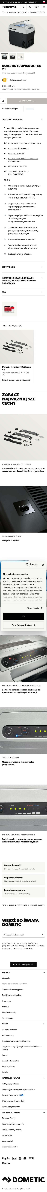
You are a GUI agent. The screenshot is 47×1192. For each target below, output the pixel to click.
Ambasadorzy (8, 1035)
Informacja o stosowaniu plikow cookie (18, 1089)
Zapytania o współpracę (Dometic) (16, 1041)
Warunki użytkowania (11, 1106)
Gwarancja (6, 1001)
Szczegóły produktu (12, 119)
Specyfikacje (8, 267)
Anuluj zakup (7, 1018)
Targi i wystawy (8, 1066)
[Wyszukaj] (23, 7)
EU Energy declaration (18, 80)
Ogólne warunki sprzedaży (13, 1101)
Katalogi (14, 1006)
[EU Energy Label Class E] (5, 80)
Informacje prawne (11, 1078)
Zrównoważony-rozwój (11, 1129)
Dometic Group (17, 1118)
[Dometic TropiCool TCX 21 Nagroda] (9, 309)
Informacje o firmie (11, 1112)
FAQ (4, 292)
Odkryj (5, 1024)
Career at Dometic (18, 1146)
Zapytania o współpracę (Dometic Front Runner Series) (21, 1048)
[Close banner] (43, 565)
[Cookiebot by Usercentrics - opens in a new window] (27, 565)
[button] (10, 109)
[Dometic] (9, 7)
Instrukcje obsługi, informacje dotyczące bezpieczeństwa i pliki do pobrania (19, 280)
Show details (33, 608)
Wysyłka (19, 89)
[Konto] (30, 7)
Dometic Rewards (9, 1029)
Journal (5, 1055)
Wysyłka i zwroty (9, 1012)
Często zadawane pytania (12, 989)
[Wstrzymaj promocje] (3, 2)
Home (4, 13)
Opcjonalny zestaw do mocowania (24, 143)
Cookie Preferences (10, 1095)
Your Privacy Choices (22, 625)
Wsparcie (6, 972)
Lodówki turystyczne (18, 13)
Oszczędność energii (18, 149)
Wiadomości (15, 1141)
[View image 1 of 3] (4, 56)
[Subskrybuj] (42, 935)
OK (23, 616)
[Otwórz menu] (44, 7)
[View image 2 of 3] (12, 56)
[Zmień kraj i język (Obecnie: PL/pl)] (44, 2)
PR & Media (15, 1135)
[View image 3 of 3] (20, 56)
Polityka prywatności (10, 1084)
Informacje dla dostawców (13, 1124)
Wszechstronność (16, 154)
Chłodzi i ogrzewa (17, 166)
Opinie (5, 1072)
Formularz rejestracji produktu (14, 984)
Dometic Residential (18, 1061)
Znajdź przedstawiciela (11, 995)
